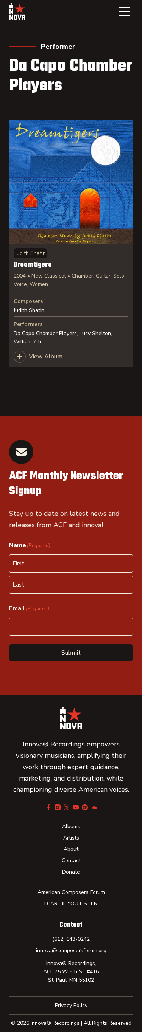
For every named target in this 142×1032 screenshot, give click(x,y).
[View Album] (71, 243)
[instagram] (58, 807)
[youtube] (76, 807)
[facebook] (48, 807)
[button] (124, 11)
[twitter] (67, 807)
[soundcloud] (94, 807)
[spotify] (85, 807)
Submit (71, 653)
